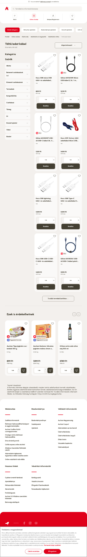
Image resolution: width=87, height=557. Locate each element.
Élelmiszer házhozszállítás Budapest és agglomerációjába (17, 425)
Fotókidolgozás (10, 493)
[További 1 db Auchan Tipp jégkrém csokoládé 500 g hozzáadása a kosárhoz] (19, 369)
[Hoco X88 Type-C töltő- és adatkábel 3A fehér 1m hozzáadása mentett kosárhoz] (79, 175)
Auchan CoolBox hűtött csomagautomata (12, 431)
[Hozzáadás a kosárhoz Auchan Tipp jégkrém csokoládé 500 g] (23, 370)
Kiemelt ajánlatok (67, 30)
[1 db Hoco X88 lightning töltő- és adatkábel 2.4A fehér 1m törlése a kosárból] (38, 220)
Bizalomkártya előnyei (39, 420)
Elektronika (25, 37)
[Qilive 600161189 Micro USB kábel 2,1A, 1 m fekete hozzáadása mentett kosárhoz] (79, 55)
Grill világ (80, 30)
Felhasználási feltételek (12, 485)
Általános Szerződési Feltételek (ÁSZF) (15, 449)
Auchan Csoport (63, 424)
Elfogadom (52, 551)
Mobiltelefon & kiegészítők (38, 37)
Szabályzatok (36, 424)
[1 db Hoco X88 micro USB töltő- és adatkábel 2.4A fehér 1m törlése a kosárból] (38, 99)
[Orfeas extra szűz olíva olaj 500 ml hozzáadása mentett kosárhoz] (79, 323)
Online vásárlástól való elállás (15, 459)
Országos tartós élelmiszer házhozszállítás (14, 436)
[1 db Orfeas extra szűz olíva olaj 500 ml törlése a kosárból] (71, 371)
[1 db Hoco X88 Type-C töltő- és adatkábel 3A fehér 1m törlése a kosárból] (63, 220)
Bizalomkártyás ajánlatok (48, 30)
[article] (45, 82)
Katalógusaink (36, 478)
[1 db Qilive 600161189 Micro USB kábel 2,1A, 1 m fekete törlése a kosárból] (63, 99)
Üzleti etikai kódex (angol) (66, 436)
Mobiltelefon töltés (53, 37)
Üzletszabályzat (63, 447)
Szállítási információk (12, 420)
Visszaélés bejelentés (65, 443)
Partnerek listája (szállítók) (52, 545)
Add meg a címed (45, 1)
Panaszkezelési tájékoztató (40, 489)
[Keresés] (13, 9)
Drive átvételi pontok (12, 441)
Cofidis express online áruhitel (15, 445)
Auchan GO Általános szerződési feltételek (16, 497)
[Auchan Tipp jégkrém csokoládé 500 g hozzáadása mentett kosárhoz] (26, 323)
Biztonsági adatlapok (12, 502)
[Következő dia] (78, 314)
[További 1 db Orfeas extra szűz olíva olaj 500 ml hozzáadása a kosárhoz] (71, 369)
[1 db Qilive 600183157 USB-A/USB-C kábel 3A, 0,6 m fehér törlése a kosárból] (38, 160)
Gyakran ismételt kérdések (14, 478)
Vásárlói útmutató (37, 481)
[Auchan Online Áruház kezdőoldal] (6, 8)
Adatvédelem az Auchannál (67, 428)
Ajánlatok (35, 428)
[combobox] (46, 8)
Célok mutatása (33, 551)
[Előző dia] (74, 314)
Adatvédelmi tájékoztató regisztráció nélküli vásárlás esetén (16, 455)
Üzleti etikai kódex (64, 432)
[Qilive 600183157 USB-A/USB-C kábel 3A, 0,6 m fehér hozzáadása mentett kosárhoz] (54, 115)
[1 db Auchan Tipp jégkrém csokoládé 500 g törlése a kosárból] (19, 371)
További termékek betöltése (57, 299)
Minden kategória (12, 30)
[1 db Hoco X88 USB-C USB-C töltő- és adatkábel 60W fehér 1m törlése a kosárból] (38, 280)
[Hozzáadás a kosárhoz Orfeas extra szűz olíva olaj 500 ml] (76, 370)
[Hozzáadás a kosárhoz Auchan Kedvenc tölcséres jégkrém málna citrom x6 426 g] (50, 370)
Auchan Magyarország (65, 420)
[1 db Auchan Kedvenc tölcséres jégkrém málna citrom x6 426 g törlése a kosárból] (45, 371)
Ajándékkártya (10, 481)
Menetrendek (9, 489)
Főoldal (7, 37)
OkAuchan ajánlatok (29, 30)
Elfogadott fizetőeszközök (40, 485)
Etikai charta (62, 439)
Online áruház (16, 37)
